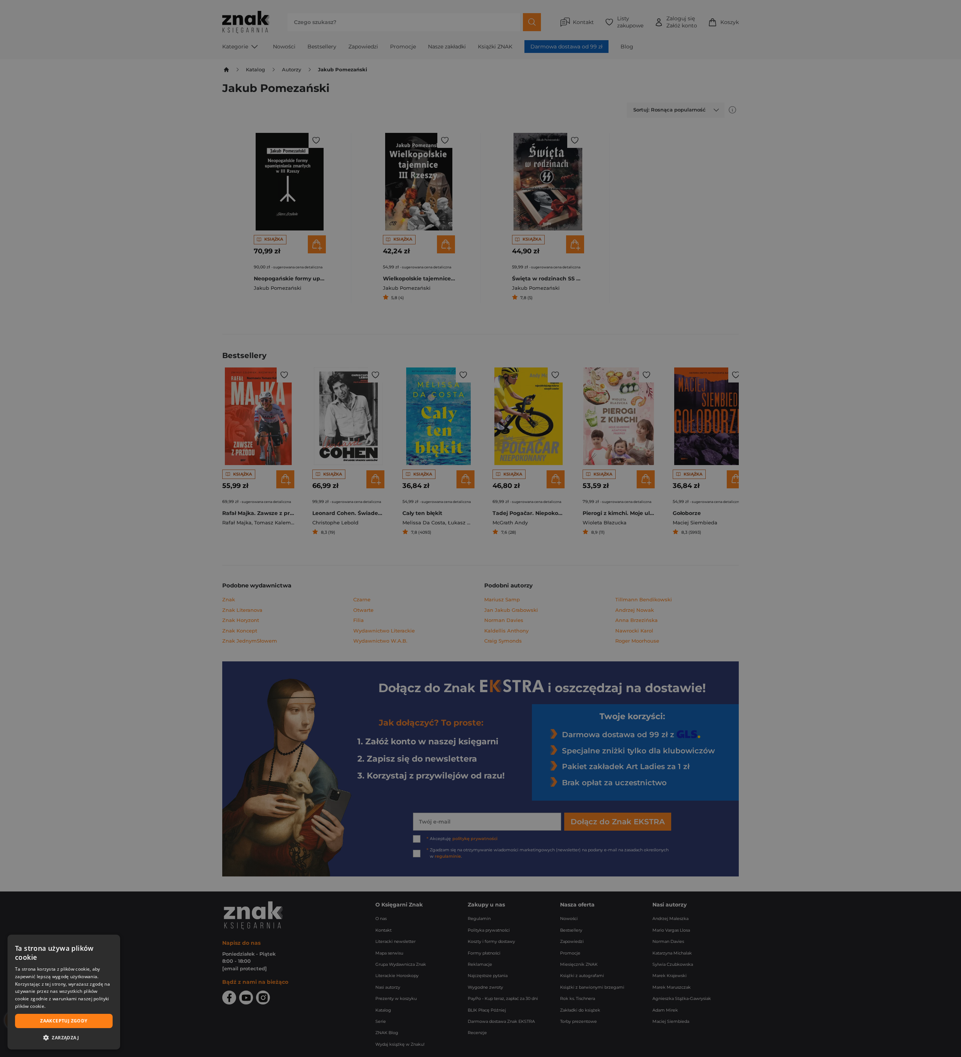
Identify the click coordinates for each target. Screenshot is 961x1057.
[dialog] (64, 992)
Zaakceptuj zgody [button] (63, 1021)
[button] (64, 1037)
